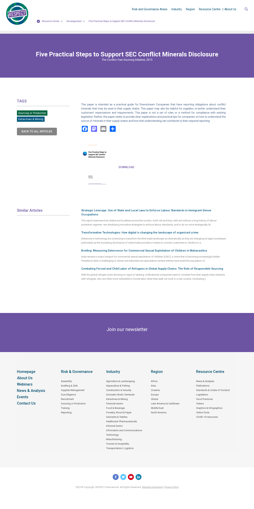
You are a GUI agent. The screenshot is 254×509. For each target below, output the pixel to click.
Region (190, 9)
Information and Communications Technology (124, 432)
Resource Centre (210, 9)
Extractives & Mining (30, 119)
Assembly (66, 381)
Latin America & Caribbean (165, 403)
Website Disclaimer (152, 487)
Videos (200, 403)
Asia (153, 385)
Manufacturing (114, 439)
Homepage (26, 371)
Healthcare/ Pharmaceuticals (121, 421)
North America (158, 412)
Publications (202, 385)
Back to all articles (37, 131)
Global (154, 399)
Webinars (25, 384)
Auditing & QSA (69, 385)
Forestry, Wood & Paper (118, 412)
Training (65, 408)
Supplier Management (73, 390)
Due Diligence (68, 394)
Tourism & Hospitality (117, 443)
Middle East (157, 408)
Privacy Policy (171, 487)
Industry (176, 9)
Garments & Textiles (116, 417)
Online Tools (202, 412)
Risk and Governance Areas (149, 9)
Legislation (202, 394)
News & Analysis (31, 390)
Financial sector (114, 403)
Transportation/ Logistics (120, 448)
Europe (155, 394)
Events (22, 397)
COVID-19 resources (207, 417)
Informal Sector (114, 425)
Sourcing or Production (32, 113)
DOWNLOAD (126, 167)
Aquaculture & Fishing (118, 385)
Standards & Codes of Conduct (213, 390)
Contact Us (26, 403)
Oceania (155, 390)
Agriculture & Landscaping (120, 381)
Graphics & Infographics (209, 408)
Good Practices (204, 399)
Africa (154, 381)
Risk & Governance (77, 371)
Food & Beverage (115, 408)
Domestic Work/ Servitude (120, 394)
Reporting (66, 412)
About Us (230, 9)
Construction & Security (118, 390)
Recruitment (67, 399)
